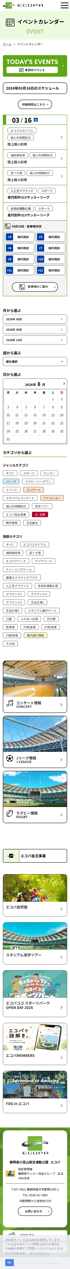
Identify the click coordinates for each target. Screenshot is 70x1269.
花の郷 (51, 619)
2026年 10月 (14, 340)
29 (53, 431)
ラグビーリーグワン (38, 481)
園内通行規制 (35, 635)
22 (53, 423)
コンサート (33, 490)
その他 (10, 643)
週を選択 (11, 361)
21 (44, 423)
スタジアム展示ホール (42, 610)
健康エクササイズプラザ (22, 577)
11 (17, 414)
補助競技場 (13, 553)
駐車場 (10, 627)
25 (17, 431)
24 (8, 431)
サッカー (49, 473)
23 (61, 423)
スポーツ (29, 473)
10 (8, 414)
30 (61, 431)
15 (53, 414)
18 (17, 423)
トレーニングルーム (19, 569)
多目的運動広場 (48, 586)
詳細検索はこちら (33, 104)
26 (26, 431)
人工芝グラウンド (17, 586)
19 (26, 423)
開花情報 (11, 523)
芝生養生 (32, 523)
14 (44, 414)
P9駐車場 (30, 627)
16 (61, 414)
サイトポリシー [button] (39, 1253)
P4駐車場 (12, 635)
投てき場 (35, 553)
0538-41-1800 (38, 1195)
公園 (9, 619)
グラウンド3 (14, 602)
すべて (10, 473)
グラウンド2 (39, 594)
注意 (42, 514)
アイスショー (51, 498)
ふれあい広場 (29, 619)
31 (8, 439)
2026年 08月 (14, 319)
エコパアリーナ (16, 561)
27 (35, 431)
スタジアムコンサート (20, 498)
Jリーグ (11, 481)
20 (35, 423)
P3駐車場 (51, 627)
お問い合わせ (33, 1211)
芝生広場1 (37, 602)
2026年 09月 (14, 329)
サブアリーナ (43, 561)
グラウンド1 (14, 594)
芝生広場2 (12, 610)
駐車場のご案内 (38, 286)
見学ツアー (42, 506)
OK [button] (9, 1262)
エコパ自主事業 (16, 514)
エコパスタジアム (34, 544)
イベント (11, 490)
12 (26, 414)
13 (35, 414)
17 (8, 423)
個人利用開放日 (16, 506)
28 (44, 431)
